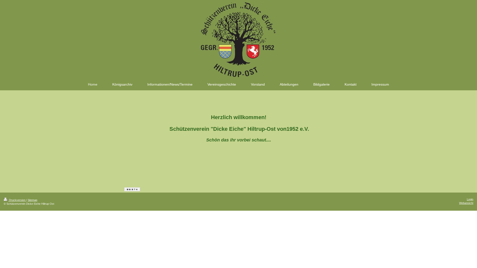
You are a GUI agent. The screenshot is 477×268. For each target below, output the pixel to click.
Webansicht (466, 202)
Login (470, 199)
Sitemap (32, 200)
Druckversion (17, 200)
